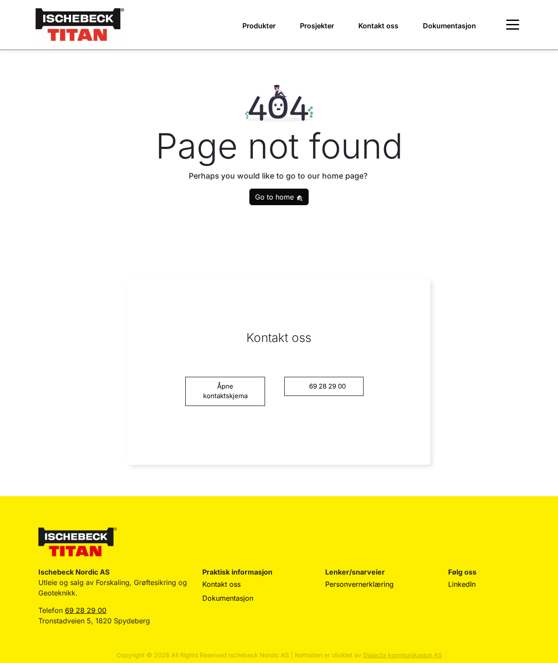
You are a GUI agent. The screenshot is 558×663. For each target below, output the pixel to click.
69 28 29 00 (85, 610)
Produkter (259, 25)
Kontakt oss (378, 25)
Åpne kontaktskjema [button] (225, 391)
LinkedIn (462, 584)
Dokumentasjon (449, 25)
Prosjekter (317, 25)
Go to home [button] (275, 197)
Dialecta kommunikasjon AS (402, 655)
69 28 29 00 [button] (327, 386)
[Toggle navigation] (513, 24)
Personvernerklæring (359, 584)
